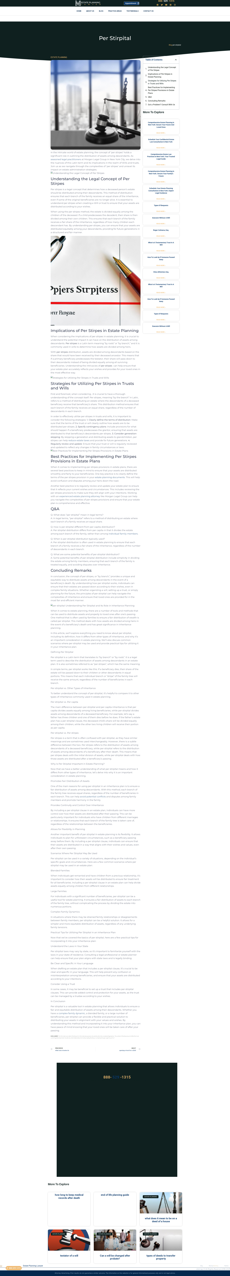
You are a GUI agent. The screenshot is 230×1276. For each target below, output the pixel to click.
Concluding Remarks (156, 101)
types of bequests (161, 205)
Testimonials (132, 11)
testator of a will (69, 1255)
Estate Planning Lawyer (33, 1266)
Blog (101, 11)
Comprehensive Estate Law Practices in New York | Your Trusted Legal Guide (161, 156)
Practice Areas (115, 11)
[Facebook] (157, 5)
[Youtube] (166, 5)
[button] (176, 60)
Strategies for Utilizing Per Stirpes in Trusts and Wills (162, 82)
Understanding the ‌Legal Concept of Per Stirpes (162, 68)
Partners (226, 1265)
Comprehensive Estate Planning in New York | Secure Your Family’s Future (161, 173)
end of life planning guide (115, 1194)
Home (79, 11)
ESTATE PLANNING (59, 57)
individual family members (123, 533)
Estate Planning (90, 2)
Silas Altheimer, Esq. (161, 272)
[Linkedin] (170, 5)
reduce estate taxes (78, 440)
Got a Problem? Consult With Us (161, 104)
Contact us (148, 11)
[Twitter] (162, 5)
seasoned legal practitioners (66, 159)
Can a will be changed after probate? (115, 1257)
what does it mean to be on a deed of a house (161, 1220)
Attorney (213, 1265)
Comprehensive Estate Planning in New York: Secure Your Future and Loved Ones (161, 125)
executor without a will (161, 218)
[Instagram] (175, 5)
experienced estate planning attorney (79, 496)
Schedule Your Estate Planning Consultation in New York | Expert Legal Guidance (161, 190)
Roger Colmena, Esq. (161, 230)
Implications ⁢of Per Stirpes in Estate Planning (160, 75)
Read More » (161, 133)
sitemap (199, 1269)
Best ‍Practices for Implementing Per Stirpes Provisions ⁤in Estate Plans (161, 90)
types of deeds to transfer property (161, 1257)
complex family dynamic (71, 1013)
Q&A (150, 97)
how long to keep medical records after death (69, 1196)
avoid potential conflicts (93, 796)
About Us (90, 11)
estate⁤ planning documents (110, 477)
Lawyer (92, 4)
